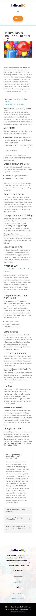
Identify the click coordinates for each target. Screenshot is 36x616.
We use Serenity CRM (18, 612)
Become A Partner (18, 598)
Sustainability (18, 582)
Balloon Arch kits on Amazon (14, 104)
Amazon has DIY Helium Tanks (14, 269)
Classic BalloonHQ (18, 593)
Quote (18, 18)
